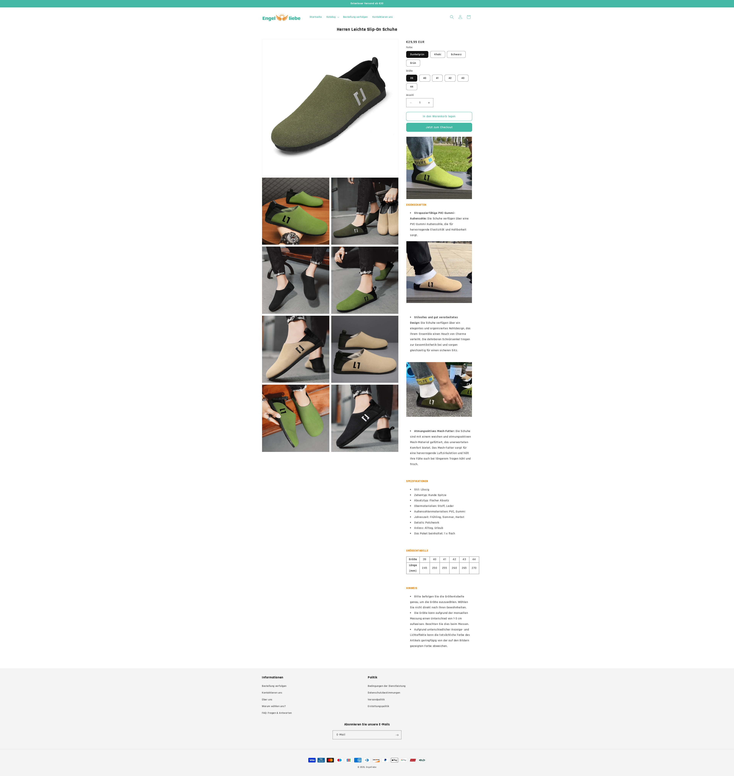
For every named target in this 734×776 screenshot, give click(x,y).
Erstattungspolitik (378, 706)
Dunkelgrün (417, 54)
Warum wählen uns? (274, 706)
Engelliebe (371, 767)
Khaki (437, 54)
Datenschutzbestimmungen (384, 692)
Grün (413, 63)
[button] (332, 17)
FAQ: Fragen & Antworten (277, 713)
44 (411, 86)
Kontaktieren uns (272, 692)
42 (450, 78)
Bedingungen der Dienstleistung (387, 686)
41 (437, 78)
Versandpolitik (376, 699)
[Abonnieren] (397, 735)
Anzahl (410, 95)
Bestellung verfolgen (274, 686)
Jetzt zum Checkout (439, 127)
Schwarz (456, 54)
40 (424, 78)
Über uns (267, 699)
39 (411, 78)
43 (462, 78)
